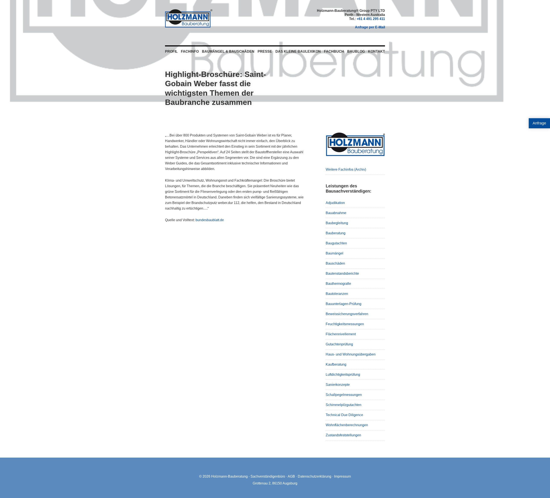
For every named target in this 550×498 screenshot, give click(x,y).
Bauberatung (335, 233)
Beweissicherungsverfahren (347, 314)
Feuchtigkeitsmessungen (345, 324)
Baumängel (334, 253)
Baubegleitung (337, 223)
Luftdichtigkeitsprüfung (343, 374)
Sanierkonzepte (338, 384)
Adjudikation (335, 203)
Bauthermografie (338, 283)
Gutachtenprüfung (339, 344)
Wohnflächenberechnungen (347, 425)
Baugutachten (336, 243)
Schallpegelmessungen (344, 395)
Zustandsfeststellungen (343, 435)
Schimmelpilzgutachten (343, 405)
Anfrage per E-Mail (370, 27)
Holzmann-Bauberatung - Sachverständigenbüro (248, 476)
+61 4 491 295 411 (371, 19)
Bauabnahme (336, 213)
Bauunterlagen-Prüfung (343, 304)
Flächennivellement (341, 334)
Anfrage (539, 123)
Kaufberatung (336, 364)
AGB (291, 476)
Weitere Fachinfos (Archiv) (346, 169)
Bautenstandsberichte (342, 273)
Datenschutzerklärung (314, 476)
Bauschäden (335, 263)
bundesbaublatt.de (210, 220)
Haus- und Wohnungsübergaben (351, 354)
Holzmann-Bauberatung (188, 18)
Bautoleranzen (337, 294)
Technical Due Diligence (344, 415)
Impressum (342, 476)
